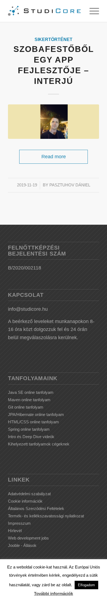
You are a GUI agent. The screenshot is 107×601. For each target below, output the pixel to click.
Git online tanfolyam (25, 407)
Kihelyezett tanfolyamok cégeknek (38, 444)
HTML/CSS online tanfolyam (33, 422)
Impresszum (19, 523)
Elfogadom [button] (86, 585)
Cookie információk (25, 501)
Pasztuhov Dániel (69, 185)
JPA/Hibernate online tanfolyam (36, 414)
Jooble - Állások (22, 545)
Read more (53, 156)
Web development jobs (28, 538)
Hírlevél (15, 530)
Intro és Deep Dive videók (31, 436)
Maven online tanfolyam (29, 399)
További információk (53, 593)
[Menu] (91, 11)
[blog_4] (53, 121)
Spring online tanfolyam (29, 429)
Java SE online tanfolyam (31, 392)
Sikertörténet (53, 39)
